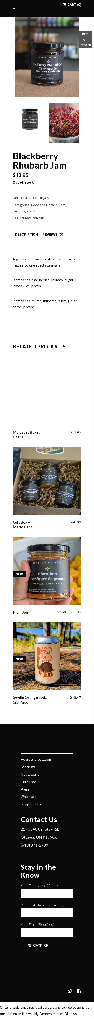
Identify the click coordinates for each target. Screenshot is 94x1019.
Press (25, 789)
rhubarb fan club (32, 218)
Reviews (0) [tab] (52, 234)
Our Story (28, 782)
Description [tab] (26, 234)
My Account (30, 774)
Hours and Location (36, 759)
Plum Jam (21, 612)
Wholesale (29, 797)
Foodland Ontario (44, 205)
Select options (66, 612)
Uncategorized (24, 211)
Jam (62, 205)
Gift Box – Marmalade (23, 524)
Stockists (28, 767)
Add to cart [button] (69, 432)
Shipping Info (31, 804)
